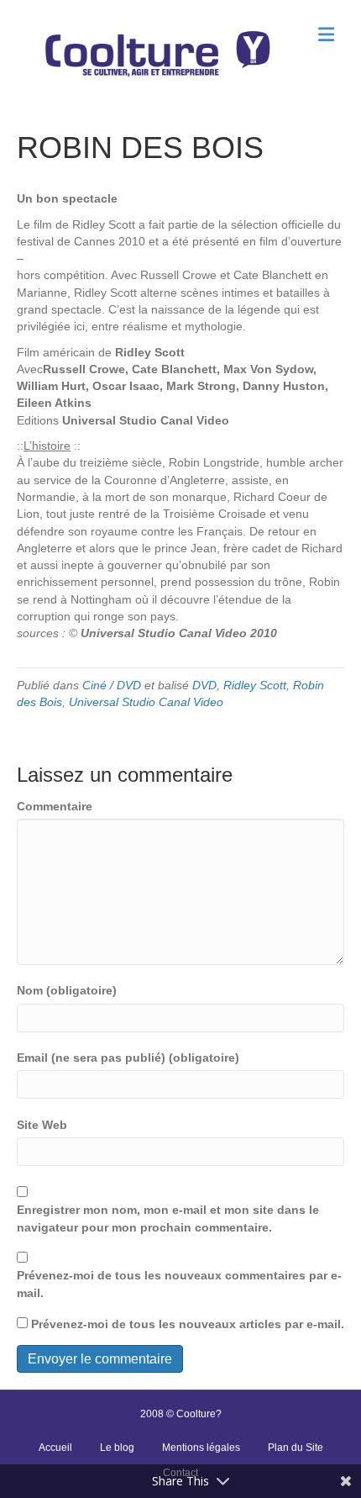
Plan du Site (295, 1447)
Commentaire (54, 806)
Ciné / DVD (111, 685)
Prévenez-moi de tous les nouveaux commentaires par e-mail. (179, 1284)
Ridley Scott (254, 685)
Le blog (117, 1447)
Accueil (55, 1447)
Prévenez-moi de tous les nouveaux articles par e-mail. (187, 1324)
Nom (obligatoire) (67, 990)
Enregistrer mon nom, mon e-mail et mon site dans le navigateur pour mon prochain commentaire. (168, 1218)
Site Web (42, 1124)
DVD (204, 685)
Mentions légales (201, 1447)
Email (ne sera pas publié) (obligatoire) (128, 1057)
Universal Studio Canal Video (146, 702)
